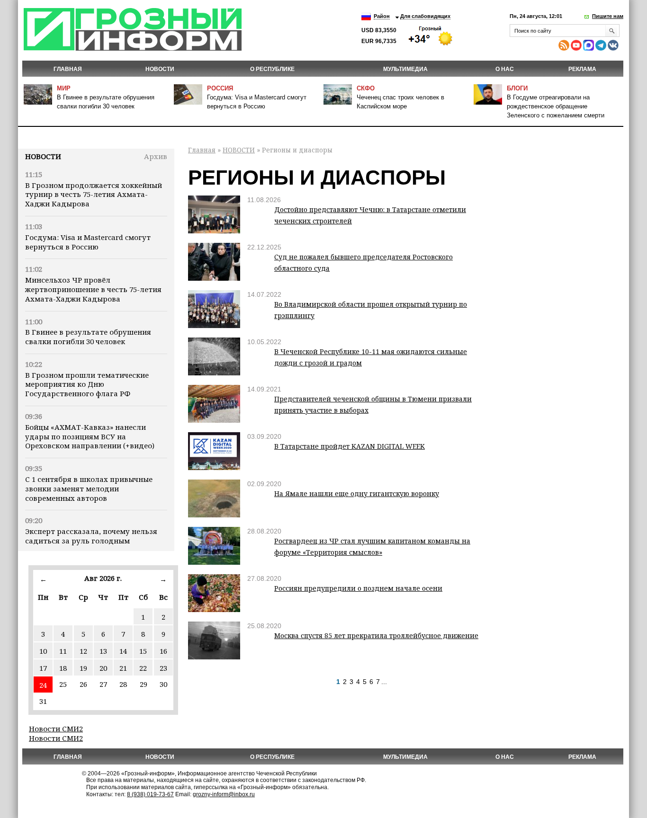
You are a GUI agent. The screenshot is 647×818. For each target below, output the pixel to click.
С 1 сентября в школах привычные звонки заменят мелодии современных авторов (89, 488)
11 (63, 651)
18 (63, 668)
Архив (155, 156)
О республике (272, 69)
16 (163, 651)
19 (83, 668)
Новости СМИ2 (56, 728)
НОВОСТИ (159, 69)
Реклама (582, 69)
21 (123, 668)
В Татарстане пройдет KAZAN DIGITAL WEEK (349, 446)
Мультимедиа (405, 69)
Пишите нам (607, 16)
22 (143, 668)
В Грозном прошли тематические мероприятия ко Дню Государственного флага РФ (87, 384)
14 (123, 651)
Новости (43, 156)
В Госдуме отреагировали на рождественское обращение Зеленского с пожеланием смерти (555, 106)
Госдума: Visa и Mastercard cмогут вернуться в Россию (88, 241)
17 (43, 668)
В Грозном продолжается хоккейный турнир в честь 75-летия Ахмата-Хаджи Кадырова (93, 194)
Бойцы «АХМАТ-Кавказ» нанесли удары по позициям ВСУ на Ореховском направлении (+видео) (89, 436)
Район (382, 16)
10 (43, 651)
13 (103, 651)
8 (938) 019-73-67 (150, 794)
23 (163, 668)
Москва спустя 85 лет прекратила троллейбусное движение (376, 635)
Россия (220, 88)
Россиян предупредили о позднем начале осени (358, 588)
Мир (64, 88)
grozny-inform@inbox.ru (224, 794)
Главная (68, 69)
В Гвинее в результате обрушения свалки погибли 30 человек (88, 336)
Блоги (517, 88)
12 (83, 651)
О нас (504, 69)
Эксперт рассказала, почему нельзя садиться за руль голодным (91, 535)
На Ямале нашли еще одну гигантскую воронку (356, 493)
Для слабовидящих (425, 16)
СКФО (366, 88)
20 (103, 668)
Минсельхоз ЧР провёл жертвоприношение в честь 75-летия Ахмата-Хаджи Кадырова (93, 289)
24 (43, 685)
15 (143, 651)
